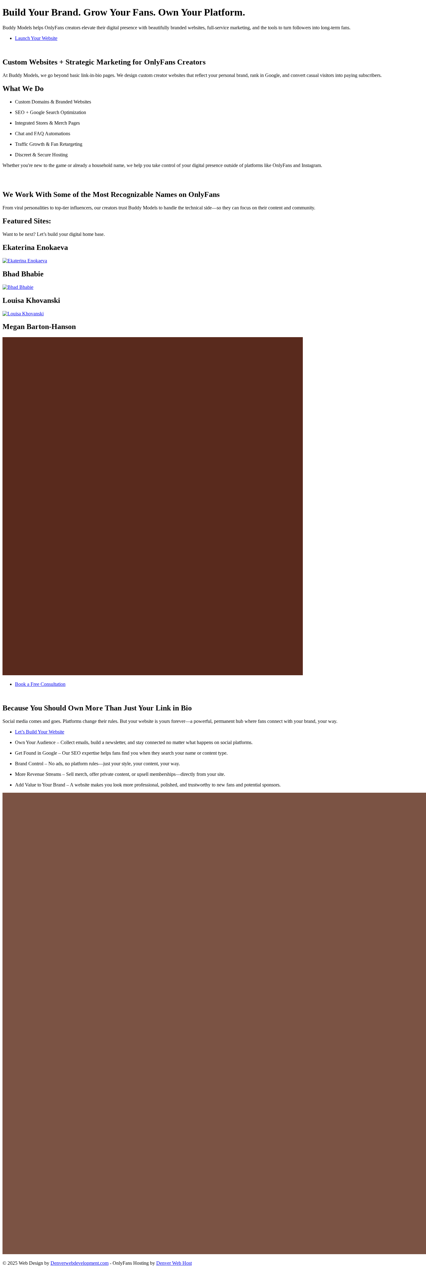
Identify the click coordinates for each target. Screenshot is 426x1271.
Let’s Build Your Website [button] (39, 731)
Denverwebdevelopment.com (80, 1263)
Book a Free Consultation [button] (40, 684)
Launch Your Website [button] (36, 38)
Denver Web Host (174, 1263)
